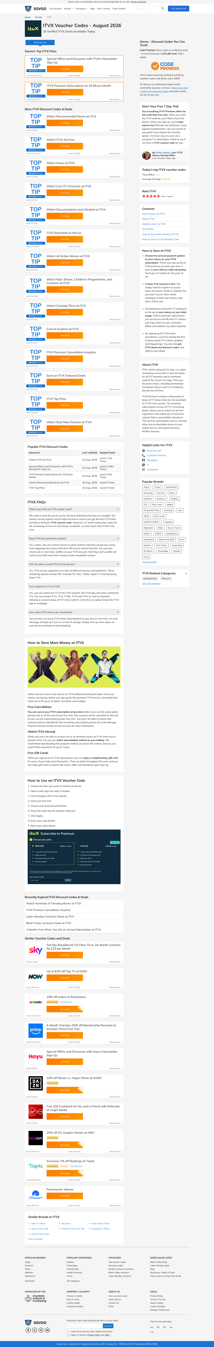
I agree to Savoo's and (90, 1335)
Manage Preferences (160, 1310)
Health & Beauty (74, 1272)
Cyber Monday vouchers (119, 1276)
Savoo (28, 17)
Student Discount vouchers (121, 1269)
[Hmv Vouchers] (35, 1138)
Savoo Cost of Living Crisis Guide (165, 1276)
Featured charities (75, 1306)
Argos (146, 487)
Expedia (168, 522)
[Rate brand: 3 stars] (151, 196)
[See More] (185, 573)
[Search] (162, 8)
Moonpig (168, 510)
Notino (147, 533)
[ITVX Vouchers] (33, 28)
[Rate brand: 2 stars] (147, 196)
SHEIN (158, 533)
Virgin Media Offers (101, 1223)
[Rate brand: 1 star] (144, 196)
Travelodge (163, 551)
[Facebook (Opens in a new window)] (28, 1330)
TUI (145, 504)
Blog (152, 1269)
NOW (146, 516)
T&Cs (107, 1335)
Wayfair (174, 498)
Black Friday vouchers (118, 1272)
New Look (157, 504)
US (151, 1327)
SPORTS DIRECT (152, 522)
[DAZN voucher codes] (35, 1083)
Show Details (114, 76)
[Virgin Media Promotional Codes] (35, 1111)
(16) (40, 42)
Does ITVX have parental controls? (47, 538)
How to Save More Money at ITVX (160, 234)
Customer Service (156, 455)
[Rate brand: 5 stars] (158, 196)
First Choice (161, 545)
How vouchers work (117, 1296)
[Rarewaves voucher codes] (35, 1002)
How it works (73, 1299)
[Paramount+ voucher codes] (35, 1195)
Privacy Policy (156, 1296)
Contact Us (113, 1303)
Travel (69, 1276)
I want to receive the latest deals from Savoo (91, 1331)
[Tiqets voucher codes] (35, 1166)
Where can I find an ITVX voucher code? (50, 509)
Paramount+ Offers (101, 1228)
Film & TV (166, 578)
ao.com (161, 493)
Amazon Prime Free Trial (72, 1228)
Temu (146, 557)
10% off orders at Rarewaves (66, 997)
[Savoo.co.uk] (36, 8)
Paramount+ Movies (60, 1189)
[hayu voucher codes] (35, 1057)
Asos (181, 539)
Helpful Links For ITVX (154, 223)
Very (180, 510)
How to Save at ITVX (153, 213)
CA (151, 1332)
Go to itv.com (153, 450)
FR (164, 1327)
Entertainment (150, 578)
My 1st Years (174, 527)
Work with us (114, 1299)
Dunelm (176, 551)
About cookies (156, 1303)
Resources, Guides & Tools (162, 1272)
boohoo (147, 545)
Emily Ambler (163, 152)
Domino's (161, 498)
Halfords (148, 498)
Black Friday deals (158, 1262)
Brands (38, 17)
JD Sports (148, 551)
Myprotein (148, 527)
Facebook (152, 460)
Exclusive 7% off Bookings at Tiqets (70, 1161)
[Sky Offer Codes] (35, 950)
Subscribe (108, 1326)
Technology (72, 1265)
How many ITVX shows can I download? (50, 612)
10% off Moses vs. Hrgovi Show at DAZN (74, 1078)
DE (158, 1327)
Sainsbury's (30, 1276)
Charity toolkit (73, 1303)
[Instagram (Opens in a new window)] (41, 1330)
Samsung (148, 493)
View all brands (149, 562)
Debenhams (171, 487)
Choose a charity (74, 1296)
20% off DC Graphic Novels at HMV (70, 1132)
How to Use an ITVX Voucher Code (160, 239)
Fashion (70, 1262)
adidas (170, 504)
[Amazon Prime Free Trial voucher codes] (35, 1030)
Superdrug (177, 545)
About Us (114, 1291)
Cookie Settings (157, 1306)
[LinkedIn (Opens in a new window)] (47, 1330)
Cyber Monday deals (159, 1265)
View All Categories (151, 583)
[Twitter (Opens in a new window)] (34, 1330)
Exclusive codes (115, 1265)
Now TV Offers (38, 1223)
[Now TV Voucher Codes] (35, 976)
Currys (157, 487)
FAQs (111, 1306)
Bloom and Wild (166, 539)
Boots (172, 493)
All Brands (30, 1281)
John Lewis (159, 516)
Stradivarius (171, 533)
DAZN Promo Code (40, 1234)
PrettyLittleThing (151, 510)
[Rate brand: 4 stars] (155, 196)
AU (171, 1327)
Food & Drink (73, 1269)
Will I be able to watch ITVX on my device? (52, 564)
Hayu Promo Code (39, 1228)
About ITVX (148, 218)
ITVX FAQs (148, 229)
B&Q (160, 527)
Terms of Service (138, 1)
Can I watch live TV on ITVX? (44, 586)
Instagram (152, 469)
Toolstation (149, 539)
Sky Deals (66, 1223)
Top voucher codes (117, 1262)
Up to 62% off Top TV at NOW (67, 971)
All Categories (73, 1281)
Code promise (52, 1002)
